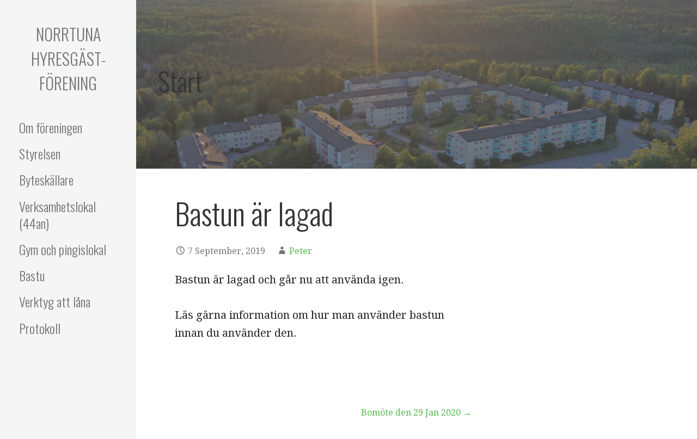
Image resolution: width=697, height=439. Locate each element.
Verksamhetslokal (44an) (57, 214)
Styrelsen (39, 153)
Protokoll (39, 328)
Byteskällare (46, 179)
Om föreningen (50, 127)
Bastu (32, 275)
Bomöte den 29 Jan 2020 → (416, 412)
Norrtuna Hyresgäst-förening (68, 58)
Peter (300, 251)
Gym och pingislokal (62, 249)
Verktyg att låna (54, 301)
